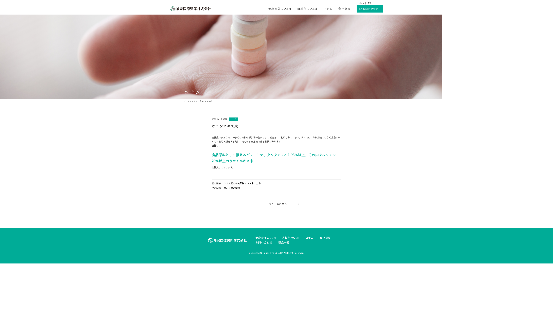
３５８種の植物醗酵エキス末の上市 (242, 183)
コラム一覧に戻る (276, 204)
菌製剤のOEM (307, 8)
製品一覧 (284, 242)
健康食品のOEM (280, 8)
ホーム (187, 101)
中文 (370, 2)
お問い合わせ (370, 8)
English (360, 2)
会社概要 (344, 8)
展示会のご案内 (231, 188)
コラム (328, 8)
